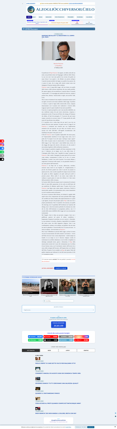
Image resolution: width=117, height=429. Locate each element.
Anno (68, 350)
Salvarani (76, 17)
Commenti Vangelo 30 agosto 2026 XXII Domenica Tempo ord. (58, 373)
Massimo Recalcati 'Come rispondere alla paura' (37, 23)
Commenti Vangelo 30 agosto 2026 (59, 22)
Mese (49, 350)
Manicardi (36, 17)
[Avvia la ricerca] (44, 300)
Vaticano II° (93, 17)
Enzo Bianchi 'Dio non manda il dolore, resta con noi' (55, 413)
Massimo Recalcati (58, 63)
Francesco (44, 87)
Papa (65, 200)
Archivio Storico (58, 306)
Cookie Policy (68, 427)
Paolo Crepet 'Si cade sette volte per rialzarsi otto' (55, 363)
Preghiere (58, 17)
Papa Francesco (47, 17)
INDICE (29, 17)
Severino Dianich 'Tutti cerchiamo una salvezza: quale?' (56, 383)
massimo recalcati (60, 268)
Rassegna (67, 17)
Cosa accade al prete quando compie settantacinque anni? (58, 403)
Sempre (86, 350)
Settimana (31, 350)
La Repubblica (58, 65)
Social (85, 17)
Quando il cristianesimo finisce (47, 393)
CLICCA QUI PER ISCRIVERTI (67, 3)
